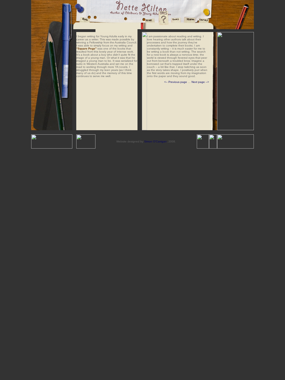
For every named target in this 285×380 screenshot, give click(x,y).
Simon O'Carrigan (155, 141)
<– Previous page (175, 81)
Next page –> (200, 81)
